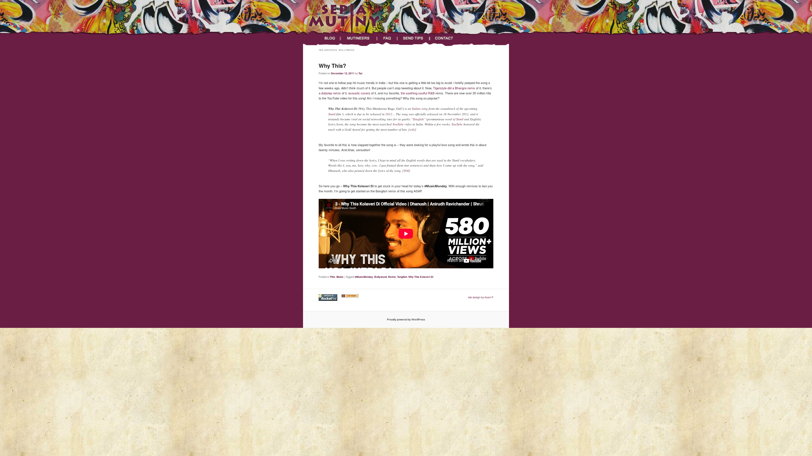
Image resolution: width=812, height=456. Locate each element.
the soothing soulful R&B (418, 93)
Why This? (332, 65)
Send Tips (414, 38)
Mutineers (359, 38)
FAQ (387, 38)
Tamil (331, 114)
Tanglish (418, 119)
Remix (392, 277)
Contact (447, 38)
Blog (328, 38)
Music (340, 277)
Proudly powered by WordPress (406, 319)
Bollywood (380, 277)
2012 (388, 114)
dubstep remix (331, 93)
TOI (406, 170)
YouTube (398, 124)
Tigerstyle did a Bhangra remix (454, 88)
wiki (412, 129)
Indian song (420, 108)
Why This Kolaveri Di (420, 277)
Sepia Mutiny (322, 31)
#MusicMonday (364, 277)
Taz (360, 73)
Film (332, 277)
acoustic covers (359, 93)
